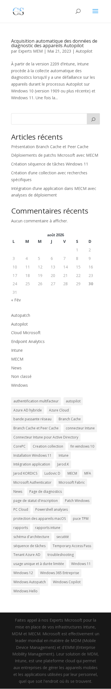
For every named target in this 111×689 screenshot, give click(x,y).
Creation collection (48, 446)
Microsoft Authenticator (32, 482)
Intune (17, 350)
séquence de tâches (29, 545)
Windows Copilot (67, 582)
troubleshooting (61, 554)
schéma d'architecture (31, 536)
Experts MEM (30, 51)
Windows (19, 385)
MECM (17, 359)
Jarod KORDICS (25, 473)
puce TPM (81, 518)
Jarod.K (63, 464)
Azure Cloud (59, 410)
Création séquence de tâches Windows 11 (49, 164)
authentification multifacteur (36, 401)
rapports (20, 527)
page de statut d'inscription (35, 500)
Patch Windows (77, 500)
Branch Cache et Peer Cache (36, 428)
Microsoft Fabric (72, 482)
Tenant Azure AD (26, 554)
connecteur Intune (80, 428)
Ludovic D (52, 473)
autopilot (73, 401)
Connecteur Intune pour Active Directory (45, 437)
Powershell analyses (51, 509)
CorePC (19, 446)
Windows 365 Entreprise (59, 572)
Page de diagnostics (45, 491)
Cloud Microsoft (26, 332)
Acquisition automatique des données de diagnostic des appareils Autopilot (54, 43)
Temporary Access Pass (72, 545)
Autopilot (84, 51)
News (16, 368)
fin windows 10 (82, 446)
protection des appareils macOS (39, 518)
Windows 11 (81, 563)
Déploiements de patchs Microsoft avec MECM (54, 155)
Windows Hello (25, 591)
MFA (87, 473)
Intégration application (31, 464)
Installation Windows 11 (32, 455)
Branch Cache (70, 419)
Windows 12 (23, 572)
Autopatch (20, 315)
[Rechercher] (93, 119)
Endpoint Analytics (28, 341)
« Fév (16, 300)
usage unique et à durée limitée (38, 563)
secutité (62, 536)
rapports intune (47, 527)
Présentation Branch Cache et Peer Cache (50, 146)
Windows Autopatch (29, 582)
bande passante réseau (32, 419)
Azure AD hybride (27, 410)
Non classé (21, 376)
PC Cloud (20, 509)
